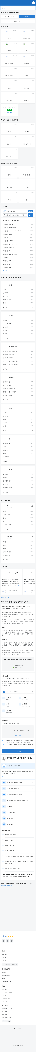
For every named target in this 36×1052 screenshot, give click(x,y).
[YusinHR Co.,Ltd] (20, 889)
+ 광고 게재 (18, 735)
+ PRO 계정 (18, 751)
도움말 (4, 957)
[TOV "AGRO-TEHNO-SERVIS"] (7, 918)
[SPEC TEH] (7, 902)
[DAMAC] (7, 893)
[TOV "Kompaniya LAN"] (20, 926)
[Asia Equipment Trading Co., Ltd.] (7, 889)
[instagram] (11, 940)
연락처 (4, 960)
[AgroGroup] (7, 910)
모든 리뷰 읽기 (5, 597)
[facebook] (7, 940)
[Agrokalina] (20, 922)
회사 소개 (4, 954)
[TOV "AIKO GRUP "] (7, 922)
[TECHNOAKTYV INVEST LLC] (20, 910)
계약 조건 (4, 989)
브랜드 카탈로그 (6, 1001)
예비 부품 (4, 206)
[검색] (33, 8)
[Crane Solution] (20, 893)
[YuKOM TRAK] (20, 918)
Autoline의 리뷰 (6, 998)
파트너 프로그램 (6, 1017)
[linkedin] (3, 940)
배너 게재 (4, 1014)
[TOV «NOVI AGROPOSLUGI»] (7, 906)
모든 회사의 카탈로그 (7, 885)
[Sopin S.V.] (7, 914)
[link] (9, 110)
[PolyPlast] (20, 898)
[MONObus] (20, 914)
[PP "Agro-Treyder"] (20, 906)
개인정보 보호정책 (7, 992)
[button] (33, 3)
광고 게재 (4, 1011)
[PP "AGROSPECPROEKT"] (7, 926)
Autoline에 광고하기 (7, 1008)
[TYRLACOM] (20, 902)
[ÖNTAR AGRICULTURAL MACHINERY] (7, 898)
